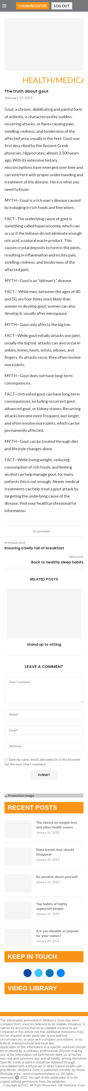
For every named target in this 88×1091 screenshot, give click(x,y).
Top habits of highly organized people (51, 906)
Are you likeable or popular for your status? (57, 933)
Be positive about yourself (56, 877)
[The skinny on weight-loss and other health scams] (18, 829)
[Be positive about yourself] (18, 883)
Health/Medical (14, 80)
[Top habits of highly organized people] (18, 910)
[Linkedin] (50, 973)
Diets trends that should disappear (55, 852)
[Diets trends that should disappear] (18, 856)
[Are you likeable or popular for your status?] (18, 938)
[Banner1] (44, 795)
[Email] (61, 973)
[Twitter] (38, 973)
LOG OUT (61, 6)
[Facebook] (27, 973)
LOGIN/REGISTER (32, 6)
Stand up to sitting (44, 644)
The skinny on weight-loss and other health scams (56, 825)
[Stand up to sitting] (44, 613)
